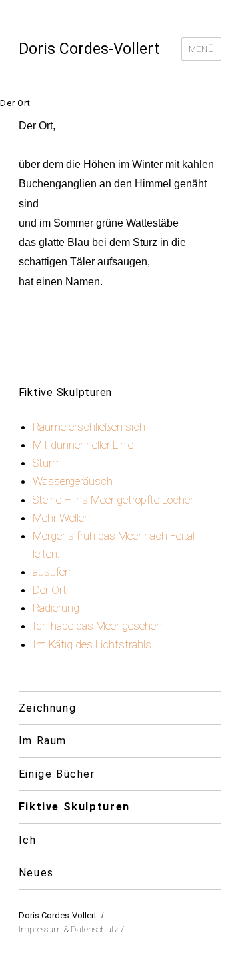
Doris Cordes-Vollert (89, 49)
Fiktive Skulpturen (74, 806)
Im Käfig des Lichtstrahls (92, 644)
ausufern (53, 571)
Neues (36, 872)
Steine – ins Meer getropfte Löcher (113, 499)
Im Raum (43, 740)
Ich (28, 840)
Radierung (56, 607)
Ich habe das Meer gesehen (97, 625)
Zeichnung (48, 708)
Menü (201, 49)
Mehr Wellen (61, 517)
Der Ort (50, 589)
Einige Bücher (57, 774)
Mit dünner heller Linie (83, 444)
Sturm (47, 462)
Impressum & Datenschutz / (71, 929)
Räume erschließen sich (89, 426)
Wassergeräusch (73, 481)
